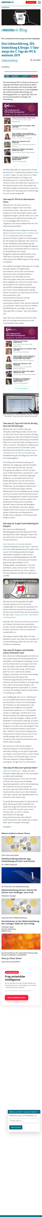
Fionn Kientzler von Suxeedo (14, 544)
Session (23, 697)
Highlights (6, 7)
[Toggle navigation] (8, 2)
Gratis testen (31, 2)
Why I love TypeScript (12, 771)
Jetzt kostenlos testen (16, 997)
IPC (9, 175)
